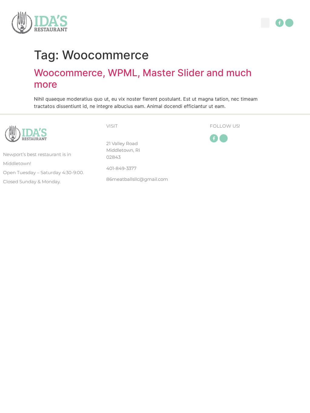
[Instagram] (289, 23)
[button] (265, 23)
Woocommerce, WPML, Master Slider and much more (143, 78)
